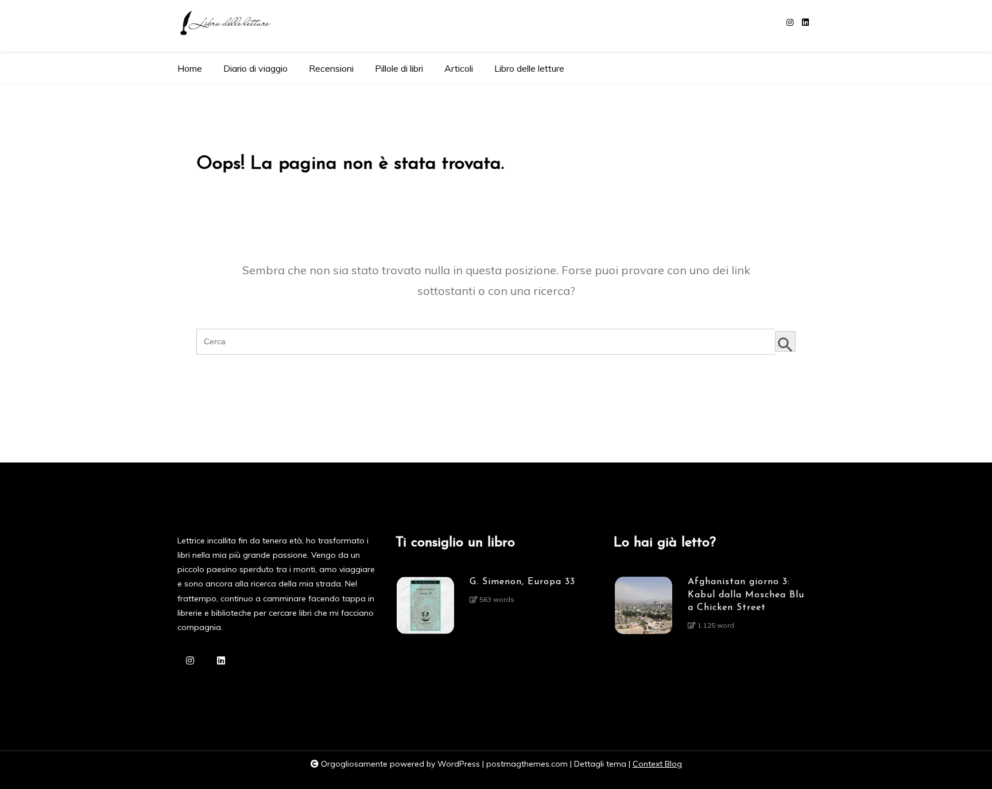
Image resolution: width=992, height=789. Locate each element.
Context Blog (657, 764)
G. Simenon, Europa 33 (522, 581)
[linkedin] (805, 23)
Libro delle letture (529, 68)
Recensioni (331, 68)
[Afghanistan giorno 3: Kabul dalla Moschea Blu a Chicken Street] (643, 607)
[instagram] (789, 23)
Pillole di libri (399, 68)
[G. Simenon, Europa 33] (425, 605)
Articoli (458, 68)
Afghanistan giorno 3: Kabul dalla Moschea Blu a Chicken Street (746, 594)
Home (189, 68)
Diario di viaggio (255, 68)
